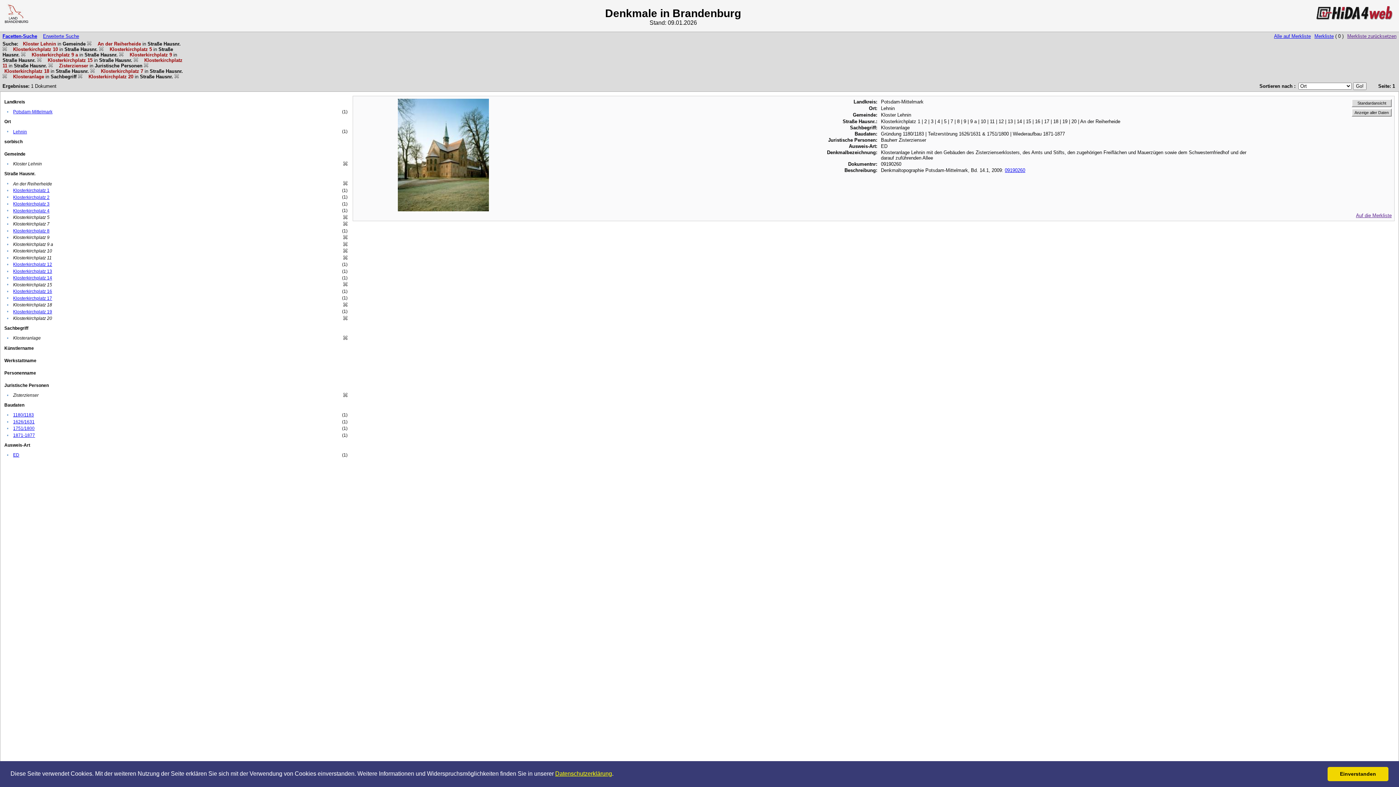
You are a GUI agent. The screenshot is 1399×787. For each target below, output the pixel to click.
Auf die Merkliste (1374, 215)
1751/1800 (24, 428)
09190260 (1015, 170)
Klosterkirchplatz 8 (31, 231)
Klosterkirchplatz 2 (31, 197)
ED (16, 455)
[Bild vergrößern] (443, 101)
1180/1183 (23, 415)
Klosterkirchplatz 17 (32, 298)
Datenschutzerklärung (583, 774)
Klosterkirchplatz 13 (32, 271)
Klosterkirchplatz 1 (31, 190)
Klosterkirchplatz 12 (32, 264)
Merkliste (1324, 36)
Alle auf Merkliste (1292, 36)
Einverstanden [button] (1358, 774)
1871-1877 (24, 435)
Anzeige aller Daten (1372, 112)
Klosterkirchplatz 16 (32, 291)
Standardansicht (1371, 103)
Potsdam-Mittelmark (32, 111)
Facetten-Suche (20, 36)
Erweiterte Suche (61, 36)
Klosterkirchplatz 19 (32, 311)
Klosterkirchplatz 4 (31, 211)
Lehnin (20, 131)
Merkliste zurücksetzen (1371, 36)
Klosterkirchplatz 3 (31, 204)
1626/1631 (24, 421)
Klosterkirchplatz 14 (32, 278)
